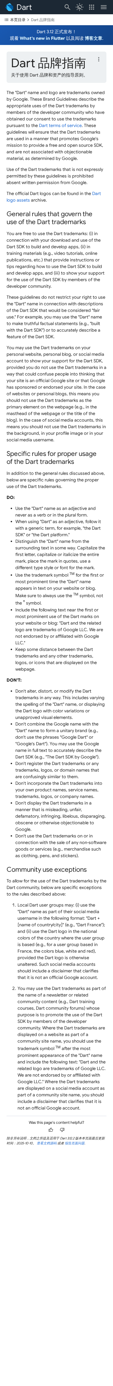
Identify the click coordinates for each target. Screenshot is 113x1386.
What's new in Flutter (42, 38)
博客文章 (93, 38)
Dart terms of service (60, 125)
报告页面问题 (74, 1143)
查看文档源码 (46, 1143)
